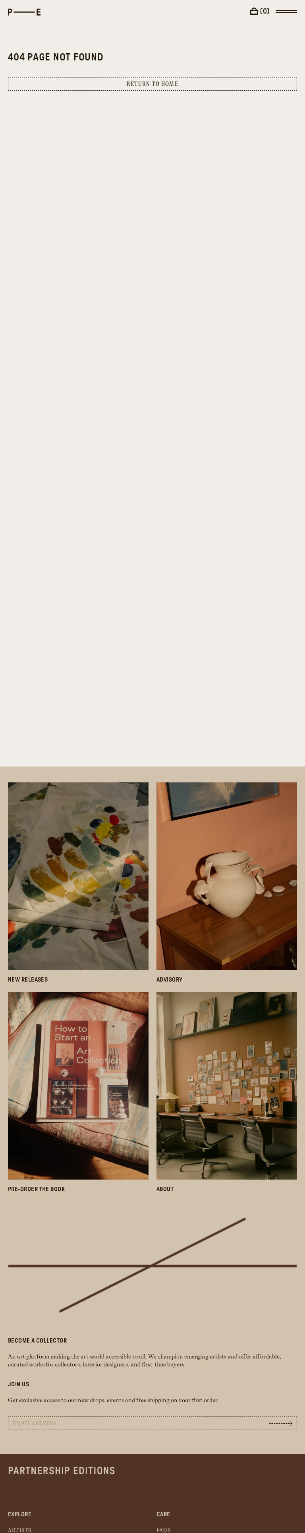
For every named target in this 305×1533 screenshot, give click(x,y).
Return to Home (152, 84)
